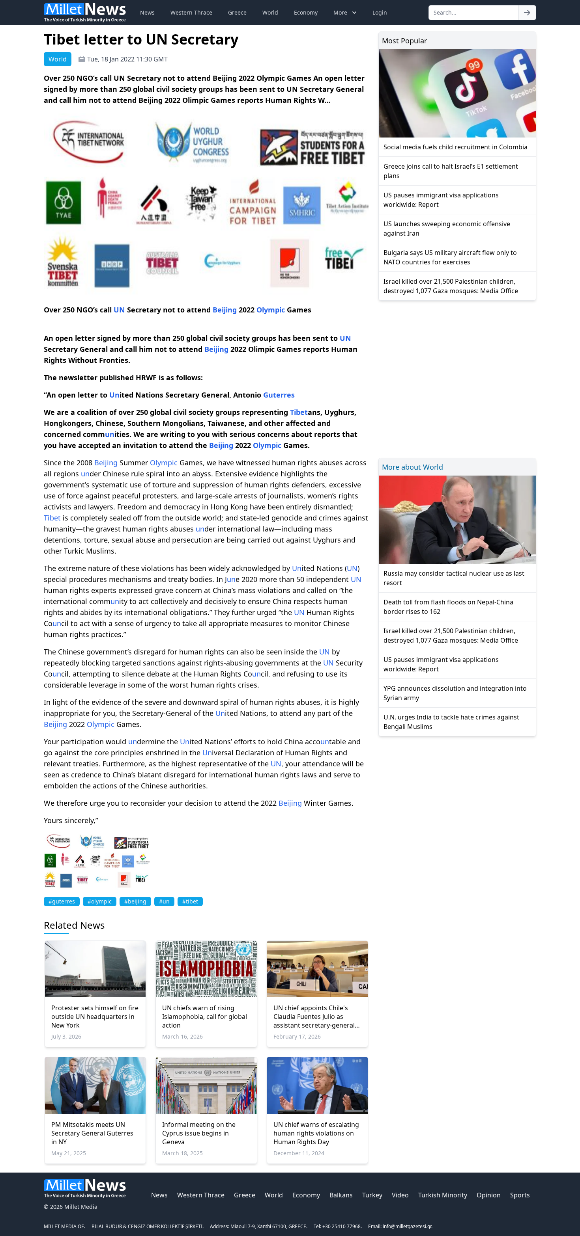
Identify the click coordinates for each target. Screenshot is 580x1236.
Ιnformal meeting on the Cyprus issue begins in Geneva (199, 1133)
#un (164, 901)
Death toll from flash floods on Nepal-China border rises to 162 (448, 607)
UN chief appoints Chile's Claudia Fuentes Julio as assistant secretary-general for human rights (314, 1017)
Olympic (270, 309)
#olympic (100, 901)
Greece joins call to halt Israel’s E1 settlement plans (451, 171)
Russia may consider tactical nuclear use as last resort (454, 578)
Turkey (372, 1195)
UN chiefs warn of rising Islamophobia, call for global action (204, 1017)
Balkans (341, 1195)
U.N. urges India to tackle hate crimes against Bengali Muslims (451, 722)
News (147, 12)
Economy (306, 12)
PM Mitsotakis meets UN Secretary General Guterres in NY (92, 1133)
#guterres (62, 901)
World (270, 12)
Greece (237, 12)
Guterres (279, 395)
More (340, 12)
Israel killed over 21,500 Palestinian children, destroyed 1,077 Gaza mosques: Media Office (451, 286)
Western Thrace (191, 12)
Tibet (299, 412)
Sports (520, 1195)
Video (400, 1195)
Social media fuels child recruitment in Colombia (456, 147)
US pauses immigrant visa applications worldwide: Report (441, 200)
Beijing (225, 309)
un (109, 434)
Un (114, 395)
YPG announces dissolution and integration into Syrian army (455, 693)
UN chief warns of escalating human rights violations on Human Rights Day (316, 1133)
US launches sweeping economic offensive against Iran (447, 228)
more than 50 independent (305, 579)
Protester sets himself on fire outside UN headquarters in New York (94, 1017)
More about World (412, 467)
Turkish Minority (442, 1195)
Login (379, 12)
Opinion (489, 1195)
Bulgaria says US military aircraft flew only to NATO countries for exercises (450, 257)
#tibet (190, 901)
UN (119, 309)
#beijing (135, 901)
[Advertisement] (457, 378)
